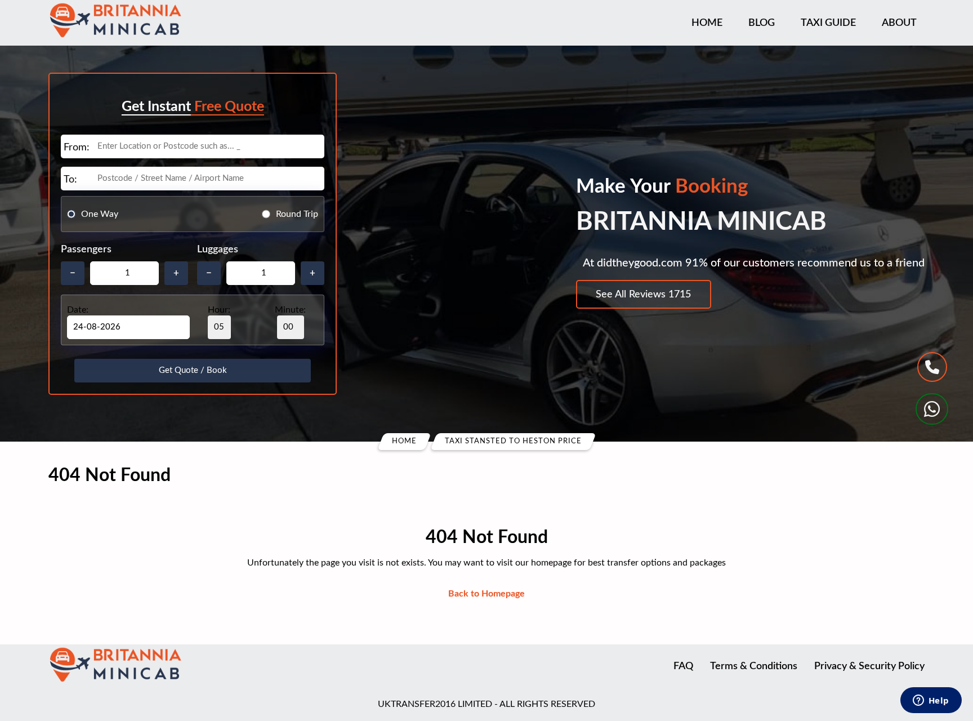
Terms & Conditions (753, 666)
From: (77, 148)
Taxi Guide (828, 23)
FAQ (683, 666)
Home (706, 23)
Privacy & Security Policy (869, 666)
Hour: (219, 309)
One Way (99, 214)
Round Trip (297, 214)
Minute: (290, 309)
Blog (761, 23)
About (899, 23)
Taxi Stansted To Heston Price (513, 441)
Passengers (86, 249)
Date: (77, 309)
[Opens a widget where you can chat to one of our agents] (931, 701)
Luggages (217, 249)
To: (70, 180)
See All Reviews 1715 (643, 295)
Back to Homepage (486, 593)
